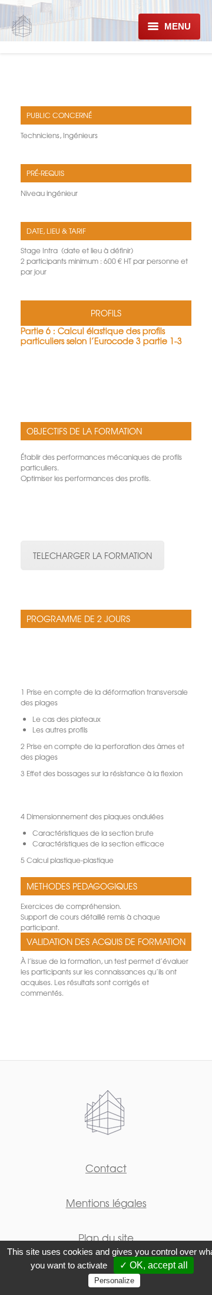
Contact (106, 1167)
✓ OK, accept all (154, 1265)
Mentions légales (106, 1202)
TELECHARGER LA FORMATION (92, 555)
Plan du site (106, 1237)
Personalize (114, 1280)
